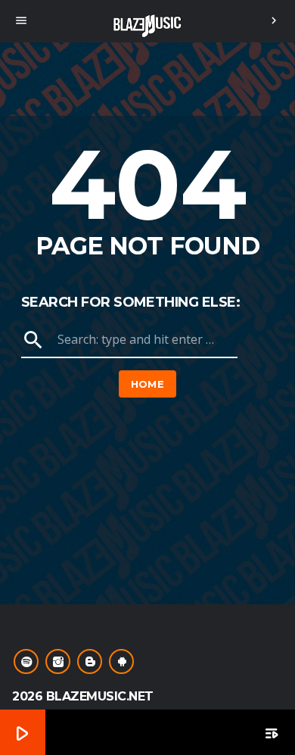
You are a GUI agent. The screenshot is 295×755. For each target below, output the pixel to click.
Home (148, 384)
